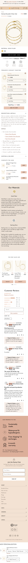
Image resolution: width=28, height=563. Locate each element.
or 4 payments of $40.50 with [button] (11, 58)
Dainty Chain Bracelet (10, 134)
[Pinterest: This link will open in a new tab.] (15, 535)
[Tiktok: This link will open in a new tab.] (17, 535)
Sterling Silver (5, 51)
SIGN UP (14, 479)
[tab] (13, 284)
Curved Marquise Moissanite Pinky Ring (12, 177)
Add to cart (14, 55)
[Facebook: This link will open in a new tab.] (10, 535)
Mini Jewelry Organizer (11, 1)
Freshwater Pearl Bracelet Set (14, 84)
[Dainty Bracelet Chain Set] (25, 73)
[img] (12, 323)
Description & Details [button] (8, 113)
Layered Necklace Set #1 (11, 170)
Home (2, 11)
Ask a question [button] (14, 313)
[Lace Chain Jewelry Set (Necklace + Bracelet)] (25, 94)
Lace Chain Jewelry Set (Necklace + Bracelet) (15, 95)
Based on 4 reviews (9, 295)
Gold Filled (2, 51)
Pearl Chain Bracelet (10, 138)
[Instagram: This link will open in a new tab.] (13, 535)
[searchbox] (14, 309)
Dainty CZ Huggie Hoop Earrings (11, 164)
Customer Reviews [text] (11, 291)
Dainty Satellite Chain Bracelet (12, 136)
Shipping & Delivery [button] (7, 156)
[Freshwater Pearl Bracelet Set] (25, 84)
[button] (24, 8)
